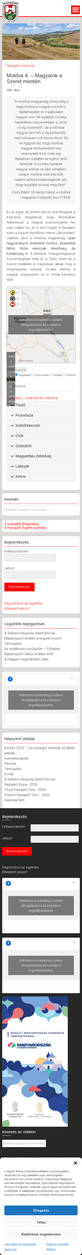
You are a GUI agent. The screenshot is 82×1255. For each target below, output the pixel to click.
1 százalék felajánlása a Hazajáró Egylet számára (25, 526)
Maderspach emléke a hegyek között (32, 638)
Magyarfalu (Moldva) (33, 456)
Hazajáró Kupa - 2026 (21, 784)
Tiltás (41, 1222)
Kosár (9, 774)
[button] (75, 1163)
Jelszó (9, 568)
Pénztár (10, 764)
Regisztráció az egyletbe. (20, 867)
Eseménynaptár (16, 758)
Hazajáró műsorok (21, 66)
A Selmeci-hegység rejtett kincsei (29, 633)
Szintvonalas (42, 375)
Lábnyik (22, 466)
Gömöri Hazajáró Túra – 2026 (27, 795)
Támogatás (13, 644)
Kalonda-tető (14, 800)
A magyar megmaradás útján (26, 659)
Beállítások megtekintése (41, 1234)
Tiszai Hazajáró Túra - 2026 (25, 790)
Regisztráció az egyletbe (23, 603)
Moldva (52, 398)
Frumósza (24, 415)
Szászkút (23, 446)
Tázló (20, 405)
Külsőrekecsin (28, 425)
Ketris (21, 476)
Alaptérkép (25, 375)
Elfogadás (41, 1210)
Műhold (70, 375)
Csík (19, 436)
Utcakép (57, 375)
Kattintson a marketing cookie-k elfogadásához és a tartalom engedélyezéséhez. (41, 324)
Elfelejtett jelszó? (17, 609)
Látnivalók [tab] (18, 386)
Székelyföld (34, 398)
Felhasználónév (16, 551)
